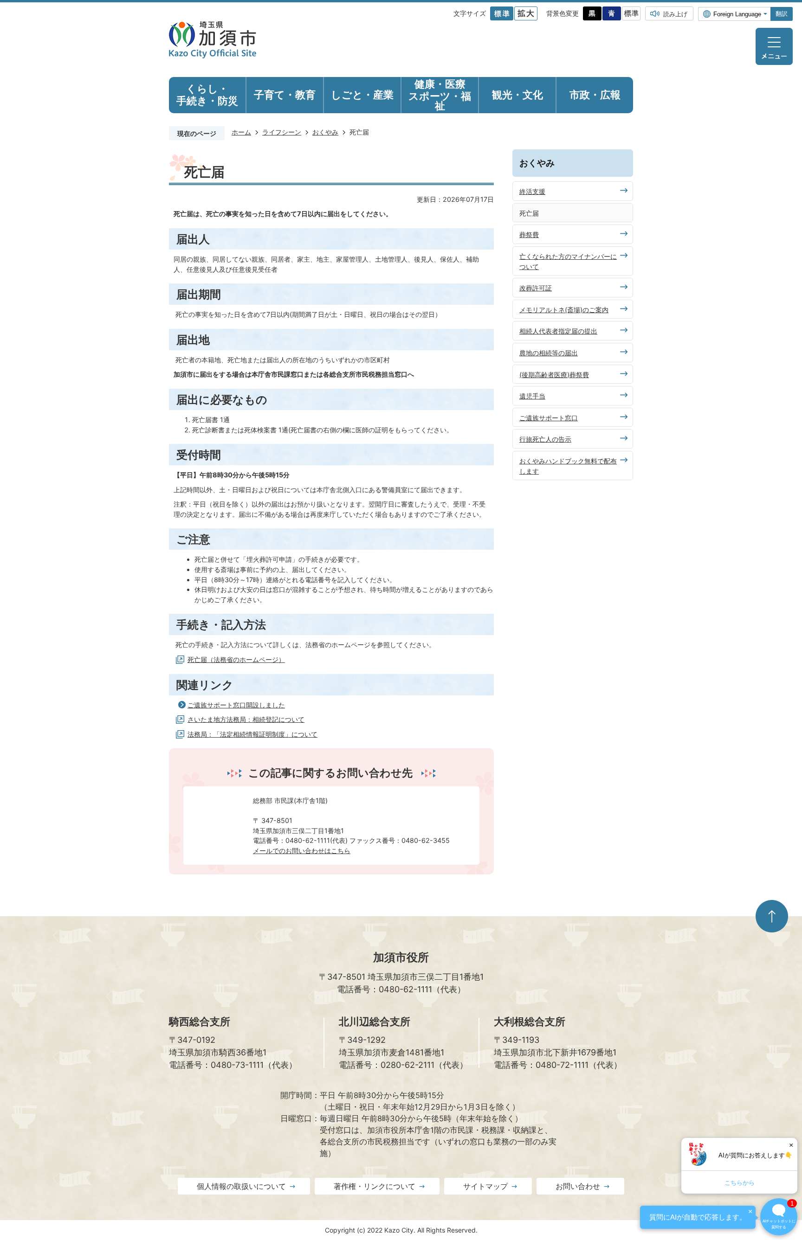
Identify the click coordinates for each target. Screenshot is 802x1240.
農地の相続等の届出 (548, 353)
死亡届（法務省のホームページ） (236, 659)
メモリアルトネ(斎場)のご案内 (563, 310)
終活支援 (532, 191)
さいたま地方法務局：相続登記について (246, 719)
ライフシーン (281, 132)
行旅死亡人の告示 (545, 439)
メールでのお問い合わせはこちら (301, 851)
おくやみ (325, 132)
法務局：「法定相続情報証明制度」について (252, 734)
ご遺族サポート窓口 (548, 418)
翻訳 (782, 13)
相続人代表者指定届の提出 (558, 331)
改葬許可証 (535, 288)
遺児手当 (532, 396)
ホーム (241, 132)
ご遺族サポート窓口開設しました (236, 705)
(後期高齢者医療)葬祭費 (554, 375)
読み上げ (675, 14)
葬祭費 (529, 234)
